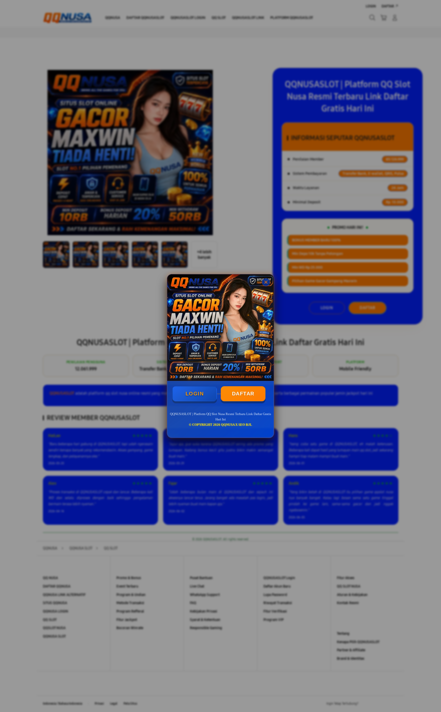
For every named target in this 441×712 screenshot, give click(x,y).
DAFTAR (243, 393)
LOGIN (195, 393)
